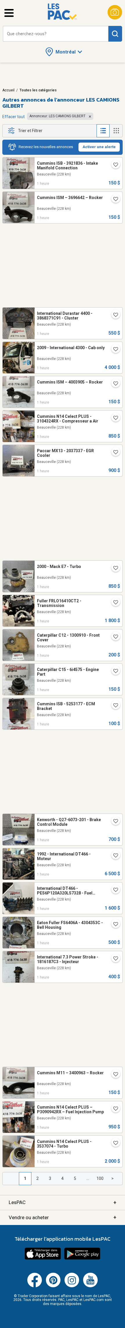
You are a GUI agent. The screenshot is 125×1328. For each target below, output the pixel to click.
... (87, 1178)
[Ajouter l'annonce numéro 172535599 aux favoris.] (113, 199)
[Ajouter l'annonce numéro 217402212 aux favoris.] (113, 568)
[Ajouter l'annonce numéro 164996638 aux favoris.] (113, 602)
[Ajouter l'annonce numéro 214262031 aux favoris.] (113, 821)
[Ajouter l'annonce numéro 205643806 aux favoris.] (113, 452)
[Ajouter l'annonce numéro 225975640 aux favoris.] (113, 1143)
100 (100, 1178)
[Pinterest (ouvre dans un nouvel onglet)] (53, 1286)
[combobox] (55, 34)
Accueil (8, 90)
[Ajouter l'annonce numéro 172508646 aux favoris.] (113, 1074)
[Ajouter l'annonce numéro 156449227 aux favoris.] (113, 959)
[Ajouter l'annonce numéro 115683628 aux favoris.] (113, 349)
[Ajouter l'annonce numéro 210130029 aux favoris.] (113, 637)
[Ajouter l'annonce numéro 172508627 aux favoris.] (113, 671)
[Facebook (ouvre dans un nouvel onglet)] (34, 1286)
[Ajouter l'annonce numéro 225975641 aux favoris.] (113, 1109)
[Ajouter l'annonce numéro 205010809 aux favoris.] (113, 165)
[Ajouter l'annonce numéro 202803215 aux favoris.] (113, 856)
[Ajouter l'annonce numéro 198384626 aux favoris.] (113, 924)
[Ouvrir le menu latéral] (9, 13)
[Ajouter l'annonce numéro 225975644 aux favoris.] (113, 418)
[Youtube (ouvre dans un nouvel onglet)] (90, 1286)
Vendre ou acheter (62, 1217)
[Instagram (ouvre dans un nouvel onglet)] (72, 1286)
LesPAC (62, 1202)
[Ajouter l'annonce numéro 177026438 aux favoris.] (113, 315)
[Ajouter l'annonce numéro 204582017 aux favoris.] (113, 705)
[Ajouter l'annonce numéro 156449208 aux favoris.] (113, 890)
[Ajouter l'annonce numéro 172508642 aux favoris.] (113, 384)
